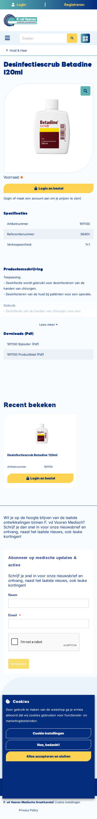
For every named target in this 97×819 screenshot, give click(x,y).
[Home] (20, 20)
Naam (12, 595)
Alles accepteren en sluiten (48, 756)
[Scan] (85, 38)
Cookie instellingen (48, 733)
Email (14, 615)
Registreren (74, 4)
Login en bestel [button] (50, 188)
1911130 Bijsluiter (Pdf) (23, 344)
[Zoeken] (72, 38)
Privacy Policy (28, 810)
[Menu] (7, 38)
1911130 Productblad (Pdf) (25, 354)
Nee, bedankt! (48, 745)
